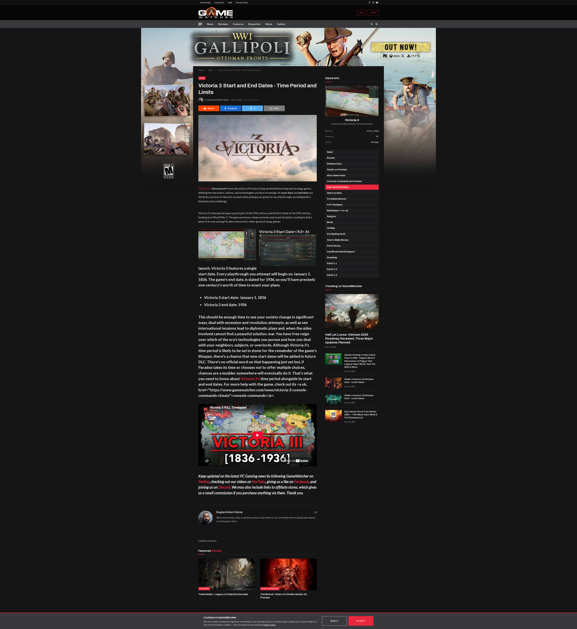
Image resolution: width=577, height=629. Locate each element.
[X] (188, 138)
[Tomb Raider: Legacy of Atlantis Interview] (226, 574)
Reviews (223, 24)
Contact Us (219, 2)
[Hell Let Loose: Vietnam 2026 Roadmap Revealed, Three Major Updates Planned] (352, 312)
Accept (360, 621)
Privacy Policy (242, 2)
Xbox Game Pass (336, 175)
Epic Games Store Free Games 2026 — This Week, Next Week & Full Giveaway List (360, 415)
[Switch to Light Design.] (371, 24)
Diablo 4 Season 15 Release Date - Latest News (358, 397)
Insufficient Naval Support (341, 252)
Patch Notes (333, 246)
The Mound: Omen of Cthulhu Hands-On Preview (283, 596)
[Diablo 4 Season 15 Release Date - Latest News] (333, 399)
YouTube (258, 481)
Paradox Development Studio (343, 124)
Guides (281, 24)
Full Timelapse (335, 205)
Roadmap (332, 257)
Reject (334, 621)
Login (373, 12)
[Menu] (200, 24)
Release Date (334, 164)
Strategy (375, 142)
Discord (224, 487)
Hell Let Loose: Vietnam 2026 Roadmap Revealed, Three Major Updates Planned (349, 338)
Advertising (205, 2)
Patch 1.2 (332, 269)
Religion (331, 216)
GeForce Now (334, 193)
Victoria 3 (352, 120)
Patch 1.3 (332, 275)
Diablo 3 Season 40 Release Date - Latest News (359, 380)
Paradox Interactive (365, 124)
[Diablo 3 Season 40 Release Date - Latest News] (333, 383)
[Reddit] (188, 125)
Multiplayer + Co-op (337, 210)
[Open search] (377, 24)
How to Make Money (337, 240)
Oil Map (331, 228)
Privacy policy (269, 624)
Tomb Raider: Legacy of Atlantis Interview (223, 594)
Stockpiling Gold (336, 234)
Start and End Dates (338, 187)
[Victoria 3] (352, 101)
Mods (269, 24)
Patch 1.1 (332, 263)
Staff (230, 2)
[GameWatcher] (215, 13)
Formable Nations (336, 199)
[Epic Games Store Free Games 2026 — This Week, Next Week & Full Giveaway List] (333, 415)
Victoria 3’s (204, 188)
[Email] (188, 145)
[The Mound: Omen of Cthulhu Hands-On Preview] (288, 574)
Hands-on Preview (337, 170)
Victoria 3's (250, 378)
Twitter (203, 481)
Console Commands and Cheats (344, 181)
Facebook (301, 481)
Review (331, 158)
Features (238, 24)
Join (361, 12)
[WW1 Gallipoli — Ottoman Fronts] (288, 47)
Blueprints (254, 24)
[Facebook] (188, 132)
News (210, 24)
